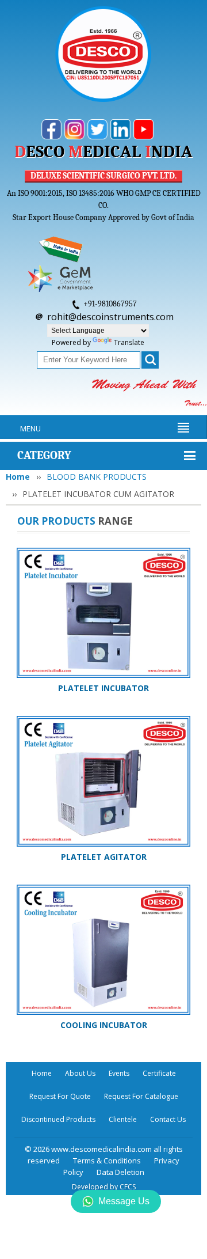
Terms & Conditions (107, 1160)
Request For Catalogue (141, 1096)
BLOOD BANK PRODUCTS (97, 476)
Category (44, 455)
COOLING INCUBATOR (103, 1024)
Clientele (123, 1119)
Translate (129, 342)
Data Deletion (120, 1172)
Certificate (159, 1073)
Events (119, 1073)
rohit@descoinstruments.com (110, 316)
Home (18, 476)
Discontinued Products (58, 1119)
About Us (80, 1073)
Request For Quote (60, 1096)
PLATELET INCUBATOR (103, 687)
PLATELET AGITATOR (104, 856)
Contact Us (168, 1119)
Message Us (124, 1201)
